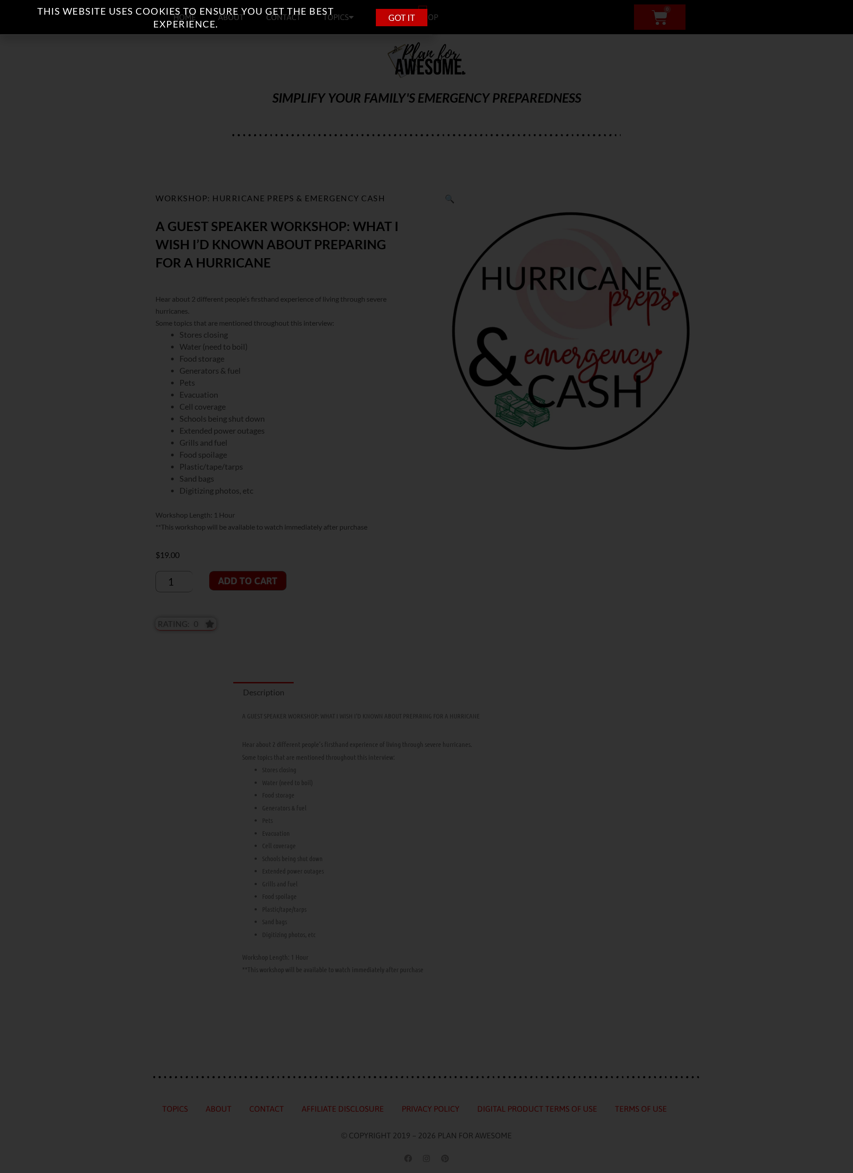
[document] (426, 586)
